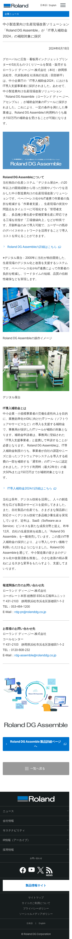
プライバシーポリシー (36, 908)
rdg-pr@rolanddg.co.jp (30, 612)
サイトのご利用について (36, 903)
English (52, 5)
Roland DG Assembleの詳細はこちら (32, 247)
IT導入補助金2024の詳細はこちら (29, 488)
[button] (36, 820)
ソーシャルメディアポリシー (36, 913)
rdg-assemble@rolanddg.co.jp (35, 655)
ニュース (8, 811)
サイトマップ (36, 897)
